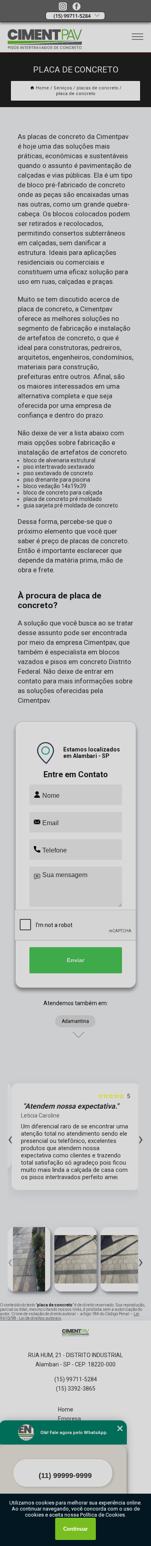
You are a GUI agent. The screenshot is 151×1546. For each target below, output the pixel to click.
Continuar (75, 1529)
